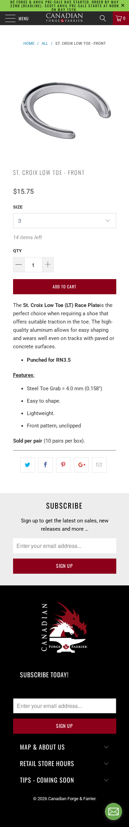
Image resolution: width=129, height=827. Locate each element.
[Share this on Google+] (81, 465)
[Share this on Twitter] (27, 465)
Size (17, 207)
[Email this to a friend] (99, 465)
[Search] (105, 18)
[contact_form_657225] (113, 811)
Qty (17, 250)
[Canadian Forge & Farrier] (64, 18)
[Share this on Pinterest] (63, 465)
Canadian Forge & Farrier (71, 798)
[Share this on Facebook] (45, 465)
